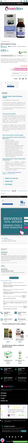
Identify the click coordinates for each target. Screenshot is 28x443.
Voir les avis (10, 86)
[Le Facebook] (6, 437)
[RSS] (12, 437)
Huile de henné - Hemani (8, 339)
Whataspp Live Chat (23, 441)
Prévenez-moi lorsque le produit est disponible (19, 75)
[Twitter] (23, 79)
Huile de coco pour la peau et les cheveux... (20, 339)
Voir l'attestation (7, 204)
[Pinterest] (26, 79)
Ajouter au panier (22, 69)
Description (4, 93)
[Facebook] (20, 79)
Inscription (24, 431)
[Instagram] (21, 437)
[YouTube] (15, 437)
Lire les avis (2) (13, 46)
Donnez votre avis (22, 46)
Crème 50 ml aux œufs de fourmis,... (8, 360)
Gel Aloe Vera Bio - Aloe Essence (20, 360)
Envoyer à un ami (6, 41)
